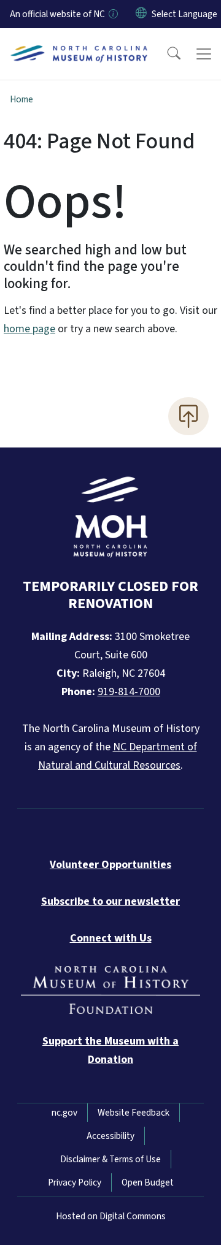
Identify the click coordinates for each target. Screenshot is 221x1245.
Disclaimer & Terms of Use (110, 1159)
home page (29, 329)
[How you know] (112, 14)
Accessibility (110, 1136)
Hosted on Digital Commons (111, 1216)
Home (21, 99)
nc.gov (64, 1112)
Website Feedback (133, 1112)
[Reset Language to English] (141, 14)
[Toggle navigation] (204, 54)
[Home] (79, 42)
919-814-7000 (129, 691)
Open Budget (148, 1182)
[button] (165, 54)
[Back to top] (188, 416)
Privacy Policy (74, 1182)
